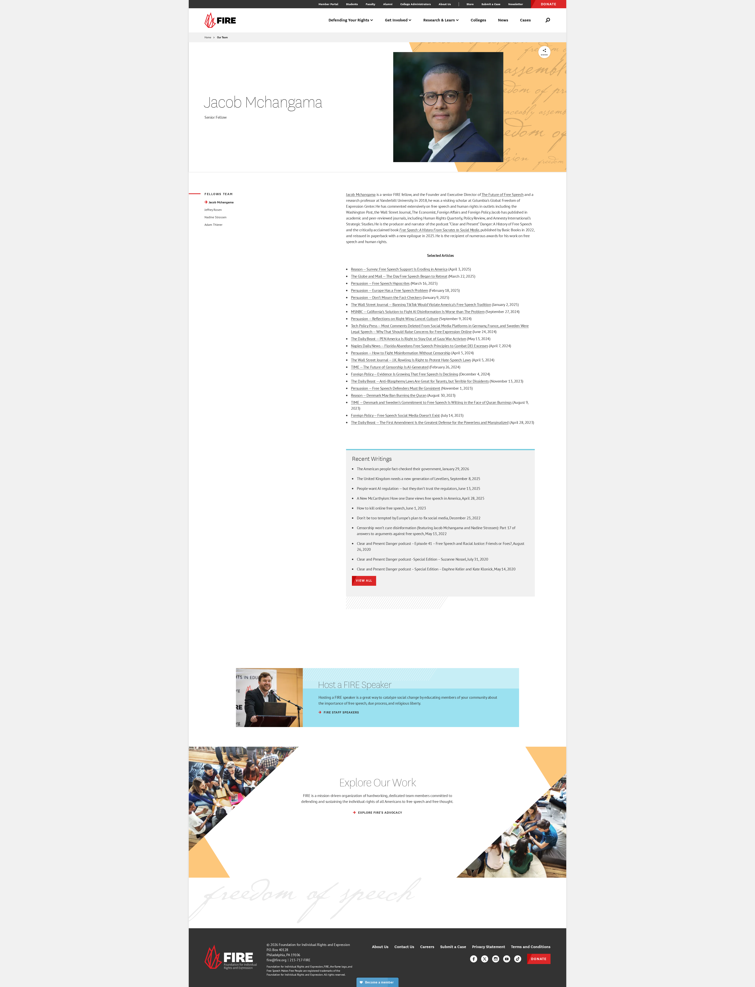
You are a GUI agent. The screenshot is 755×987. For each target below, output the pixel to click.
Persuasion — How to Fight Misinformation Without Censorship (400, 352)
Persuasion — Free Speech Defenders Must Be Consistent (395, 388)
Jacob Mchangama (361, 194)
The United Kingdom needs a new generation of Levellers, (418, 478)
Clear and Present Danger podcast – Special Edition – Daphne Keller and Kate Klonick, (436, 569)
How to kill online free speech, (391, 508)
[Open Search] (548, 20)
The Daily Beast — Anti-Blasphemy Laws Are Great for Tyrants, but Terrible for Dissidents (420, 381)
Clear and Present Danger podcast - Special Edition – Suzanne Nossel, (422, 559)
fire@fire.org (276, 960)
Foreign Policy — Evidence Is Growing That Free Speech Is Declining (404, 374)
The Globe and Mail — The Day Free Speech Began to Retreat (399, 276)
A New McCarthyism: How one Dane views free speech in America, (420, 498)
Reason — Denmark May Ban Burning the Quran (388, 395)
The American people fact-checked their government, (413, 468)
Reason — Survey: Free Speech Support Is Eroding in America (399, 269)
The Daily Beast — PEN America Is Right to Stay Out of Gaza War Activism (408, 338)
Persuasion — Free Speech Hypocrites (380, 283)
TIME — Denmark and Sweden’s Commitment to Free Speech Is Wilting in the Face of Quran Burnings (431, 402)
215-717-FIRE (300, 960)
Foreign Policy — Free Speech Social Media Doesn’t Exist (395, 415)
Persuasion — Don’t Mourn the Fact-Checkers (386, 297)
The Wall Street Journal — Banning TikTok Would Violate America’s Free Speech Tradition (421, 304)
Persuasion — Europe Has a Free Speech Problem (389, 290)
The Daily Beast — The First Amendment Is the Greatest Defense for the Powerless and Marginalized (430, 422)
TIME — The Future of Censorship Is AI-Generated (389, 367)
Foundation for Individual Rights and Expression (314, 944)
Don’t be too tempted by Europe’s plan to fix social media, (419, 518)
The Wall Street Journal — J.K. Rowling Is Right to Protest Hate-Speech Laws (411, 360)
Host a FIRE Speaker (355, 684)
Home (207, 37)
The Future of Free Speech (503, 194)
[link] (221, 20)
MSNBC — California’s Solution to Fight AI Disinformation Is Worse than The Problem (417, 311)
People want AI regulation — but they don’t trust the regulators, (418, 488)
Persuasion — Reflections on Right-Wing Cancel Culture (394, 318)
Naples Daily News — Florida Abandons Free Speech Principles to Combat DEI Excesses (419, 345)
